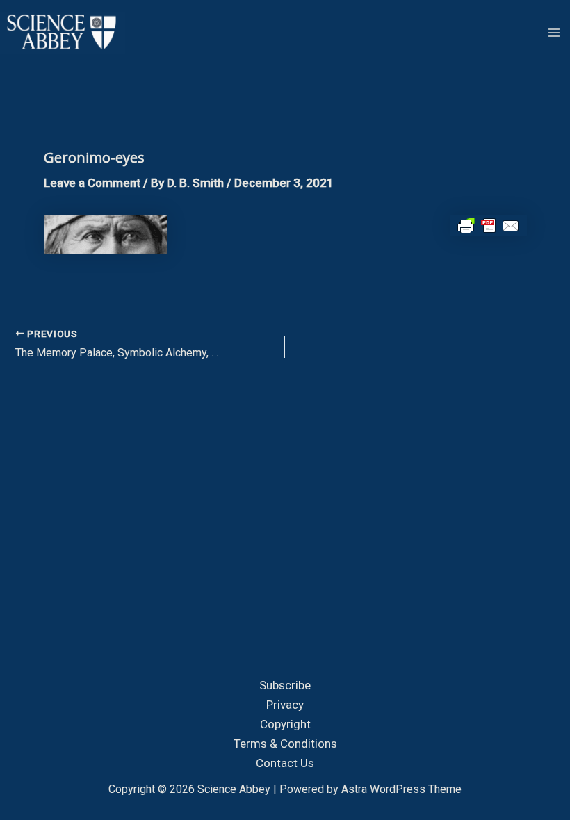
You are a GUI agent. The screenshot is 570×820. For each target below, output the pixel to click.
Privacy (285, 705)
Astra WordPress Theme (401, 789)
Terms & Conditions (285, 744)
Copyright (285, 724)
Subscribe (285, 685)
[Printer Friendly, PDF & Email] (488, 225)
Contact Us (285, 763)
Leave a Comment (92, 183)
